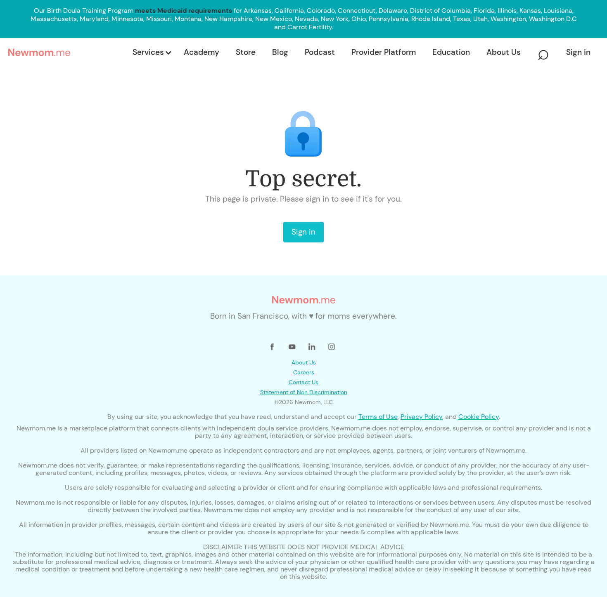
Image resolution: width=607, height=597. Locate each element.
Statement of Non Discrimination (303, 392)
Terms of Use (378, 416)
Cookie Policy (478, 416)
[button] (151, 52)
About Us (304, 362)
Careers (303, 372)
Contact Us (303, 382)
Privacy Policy (421, 416)
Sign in (303, 232)
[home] (68, 52)
